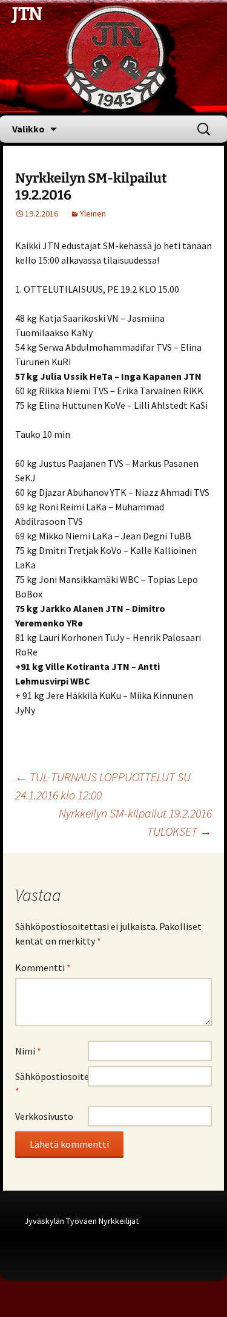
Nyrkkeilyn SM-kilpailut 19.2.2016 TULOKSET (135, 822)
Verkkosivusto (44, 1116)
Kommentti (43, 967)
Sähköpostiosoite (51, 1083)
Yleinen (93, 213)
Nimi (28, 1051)
